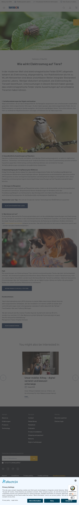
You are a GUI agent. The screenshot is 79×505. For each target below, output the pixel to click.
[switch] (73, 498)
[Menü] (76, 486)
